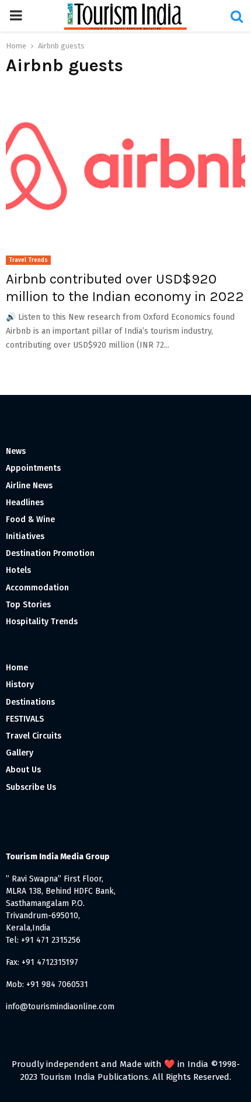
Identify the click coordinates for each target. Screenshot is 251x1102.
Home (17, 668)
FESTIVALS (25, 719)
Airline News (29, 486)
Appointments (33, 468)
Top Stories (28, 605)
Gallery (19, 753)
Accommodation (37, 588)
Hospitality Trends (42, 622)
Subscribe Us (31, 787)
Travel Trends (28, 260)
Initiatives (25, 536)
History (20, 685)
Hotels (18, 570)
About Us (23, 770)
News (16, 451)
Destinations (30, 702)
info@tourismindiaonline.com (60, 1007)
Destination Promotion (50, 553)
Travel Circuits (33, 736)
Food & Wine (30, 519)
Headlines (25, 503)
